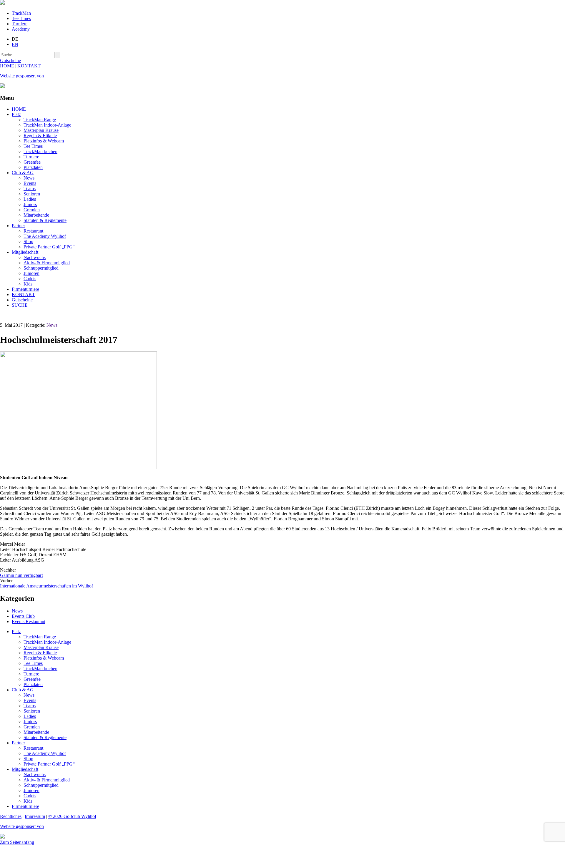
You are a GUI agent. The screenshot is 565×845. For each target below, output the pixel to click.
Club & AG (23, 172)
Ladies (30, 199)
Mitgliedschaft (25, 252)
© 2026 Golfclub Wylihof (72, 816)
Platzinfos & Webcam (44, 140)
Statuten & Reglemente (45, 220)
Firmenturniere (25, 289)
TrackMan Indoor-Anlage (47, 124)
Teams (30, 188)
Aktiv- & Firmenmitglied (47, 262)
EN (15, 44)
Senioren (32, 193)
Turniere (19, 23)
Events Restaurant (28, 621)
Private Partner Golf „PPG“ (49, 246)
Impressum (35, 816)
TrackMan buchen (40, 151)
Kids (28, 283)
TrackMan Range (40, 119)
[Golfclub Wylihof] (2, 3)
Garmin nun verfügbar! (21, 575)
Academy (21, 28)
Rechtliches (10, 816)
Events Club (23, 616)
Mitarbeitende (36, 215)
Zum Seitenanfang (17, 842)
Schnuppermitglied (41, 267)
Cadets (30, 278)
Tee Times (21, 18)
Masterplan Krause (41, 130)
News (29, 177)
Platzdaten (33, 167)
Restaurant (33, 230)
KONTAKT (29, 65)
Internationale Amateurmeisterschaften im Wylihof (46, 585)
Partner (18, 225)
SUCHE (20, 305)
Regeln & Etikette (40, 135)
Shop (28, 241)
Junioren (31, 273)
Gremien (32, 209)
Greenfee (32, 162)
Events (30, 183)
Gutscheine (22, 299)
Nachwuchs (35, 257)
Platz (16, 114)
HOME (7, 65)
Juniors (30, 204)
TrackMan (21, 13)
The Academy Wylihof (45, 236)
